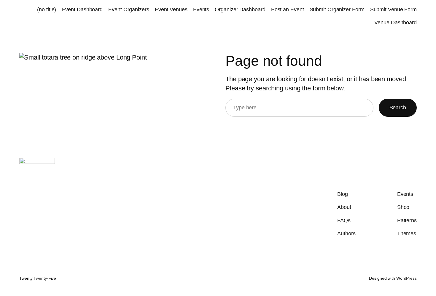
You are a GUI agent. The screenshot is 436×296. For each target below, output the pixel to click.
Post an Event (287, 9)
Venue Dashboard (395, 22)
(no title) (46, 9)
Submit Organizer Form (337, 9)
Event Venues (171, 9)
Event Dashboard (82, 9)
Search (397, 108)
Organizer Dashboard (240, 9)
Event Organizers (128, 9)
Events (201, 9)
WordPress (406, 278)
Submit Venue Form (393, 9)
